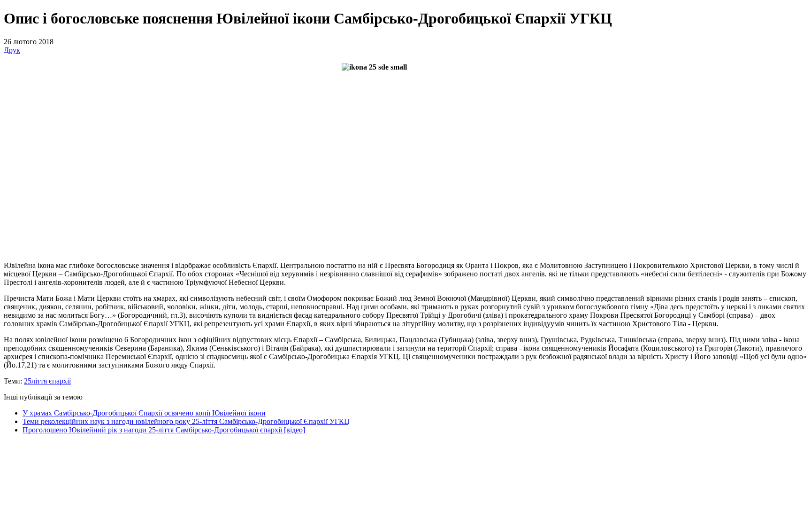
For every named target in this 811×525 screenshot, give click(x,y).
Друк (12, 50)
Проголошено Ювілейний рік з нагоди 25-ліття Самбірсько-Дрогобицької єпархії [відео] (164, 430)
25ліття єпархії (47, 381)
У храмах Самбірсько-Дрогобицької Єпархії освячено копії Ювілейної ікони (144, 413)
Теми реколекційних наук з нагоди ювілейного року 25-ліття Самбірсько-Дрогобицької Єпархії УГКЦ (186, 421)
